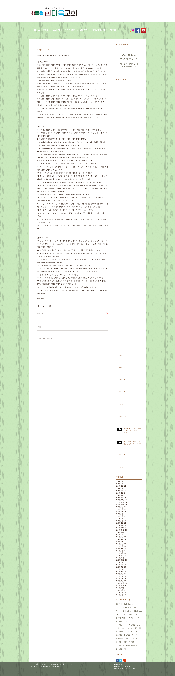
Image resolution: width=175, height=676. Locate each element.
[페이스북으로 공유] (38, 306)
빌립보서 (131, 632)
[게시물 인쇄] (50, 306)
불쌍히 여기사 (121, 632)
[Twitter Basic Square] (120, 660)
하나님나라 (133, 638)
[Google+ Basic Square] (124, 660)
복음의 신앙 (125, 628)
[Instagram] (132, 30)
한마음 (131, 642)
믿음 (138, 625)
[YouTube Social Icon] (143, 30)
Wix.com (59, 666)
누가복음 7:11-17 (133, 618)
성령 (137, 632)
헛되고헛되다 (121, 649)
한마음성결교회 (131, 645)
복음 (117, 628)
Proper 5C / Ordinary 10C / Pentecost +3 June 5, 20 (129, 611)
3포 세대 (119, 604)
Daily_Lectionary (130, 604)
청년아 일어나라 (122, 638)
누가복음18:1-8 (121, 625)
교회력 (118, 618)
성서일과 (119, 635)
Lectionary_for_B (122, 607)
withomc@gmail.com (71, 664)
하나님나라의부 (122, 642)
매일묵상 (132, 625)
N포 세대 (133, 607)
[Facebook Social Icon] (137, 30)
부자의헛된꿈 (136, 628)
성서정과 (127, 635)
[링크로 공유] (44, 306)
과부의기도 (133, 614)
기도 (124, 618)
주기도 (134, 635)
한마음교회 (120, 645)
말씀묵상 (40, 298)
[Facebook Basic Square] (117, 660)
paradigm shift (122, 614)
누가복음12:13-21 (122, 621)
